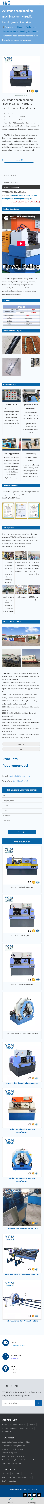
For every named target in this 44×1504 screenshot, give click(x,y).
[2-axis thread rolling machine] (22, 1108)
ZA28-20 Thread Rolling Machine (22, 984)
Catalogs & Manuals (9, 1428)
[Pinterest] (39, 1495)
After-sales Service (30, 1474)
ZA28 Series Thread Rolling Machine (16, 1442)
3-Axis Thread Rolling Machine (13, 1449)
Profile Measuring (9, 1481)
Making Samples (8, 1477)
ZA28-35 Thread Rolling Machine (22, 936)
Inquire (17, 160)
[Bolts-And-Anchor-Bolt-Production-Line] (22, 1253)
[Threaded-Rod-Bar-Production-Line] (22, 1207)
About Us (29, 1428)
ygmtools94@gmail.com (19, 776)
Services (32, 1425)
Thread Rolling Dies (9, 1453)
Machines (13, 1425)
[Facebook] (25, 1495)
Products (22, 1425)
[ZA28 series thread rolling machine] (22, 1062)
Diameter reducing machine (13, 1456)
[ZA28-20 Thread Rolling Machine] (22, 962)
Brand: (6, 182)
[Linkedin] (29, 1495)
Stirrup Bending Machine (11, 1463)
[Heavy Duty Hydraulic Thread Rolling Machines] (22, 1011)
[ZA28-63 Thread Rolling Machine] (22, 865)
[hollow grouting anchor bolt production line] (22, 1300)
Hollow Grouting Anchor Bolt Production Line (19, 1460)
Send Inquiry (22, 832)
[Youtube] (34, 1495)
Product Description (11, 187)
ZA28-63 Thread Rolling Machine (22, 887)
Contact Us (6, 1432)
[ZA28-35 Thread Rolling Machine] (22, 914)
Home (4, 1425)
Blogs (22, 1428)
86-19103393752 (20, 780)
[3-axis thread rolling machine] (22, 1157)
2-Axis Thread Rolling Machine (13, 1446)
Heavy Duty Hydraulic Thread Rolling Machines (22, 1033)
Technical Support (24, 1477)
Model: (6, 175)
